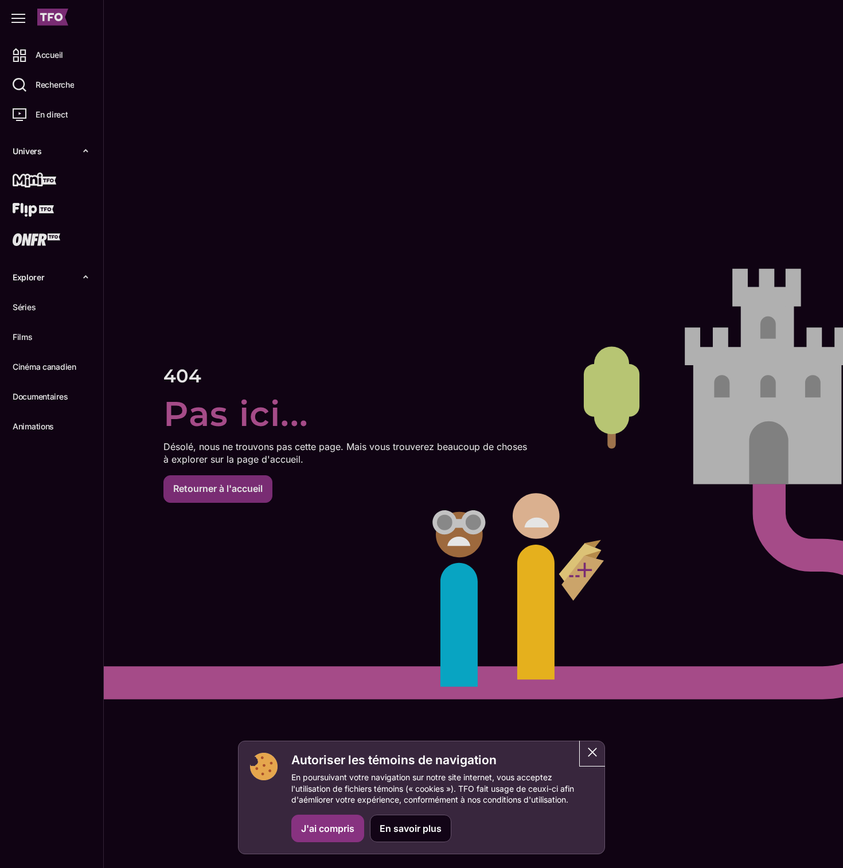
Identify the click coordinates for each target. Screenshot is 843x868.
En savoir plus (411, 828)
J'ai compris (327, 828)
